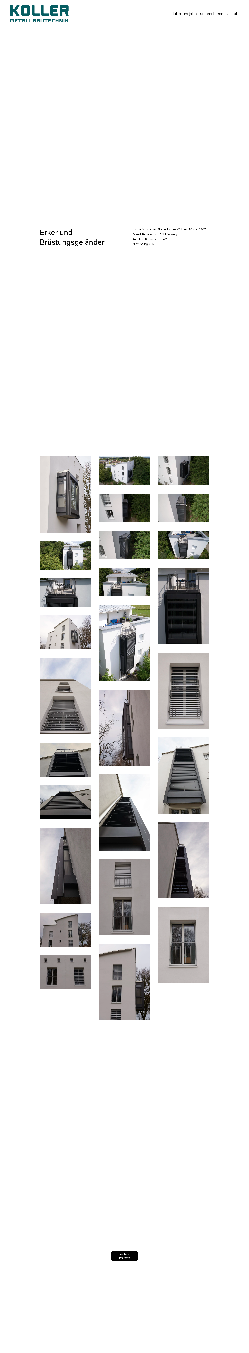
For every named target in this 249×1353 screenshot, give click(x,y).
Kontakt (232, 14)
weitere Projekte (124, 1255)
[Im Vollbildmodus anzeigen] (65, 494)
